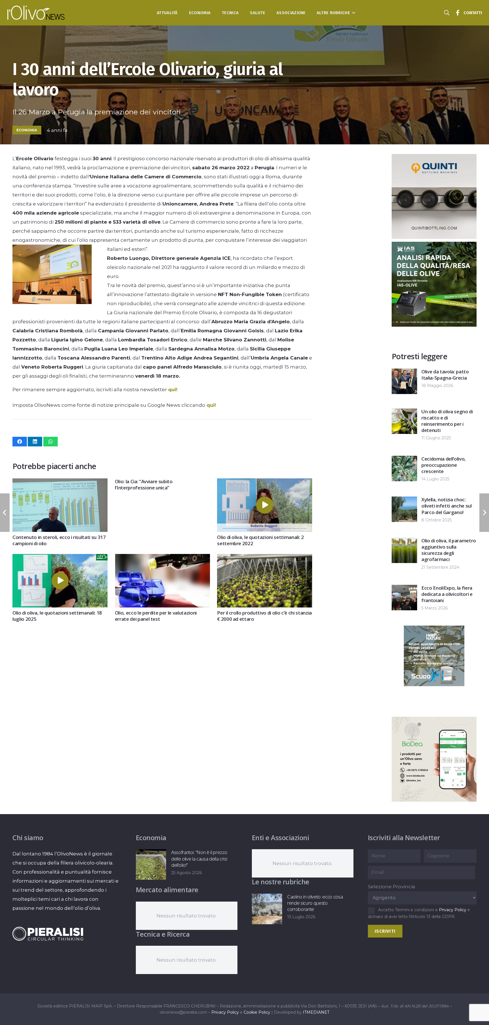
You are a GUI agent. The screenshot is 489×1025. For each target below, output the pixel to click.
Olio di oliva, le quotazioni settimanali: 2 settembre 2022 (260, 540)
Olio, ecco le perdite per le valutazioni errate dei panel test (156, 615)
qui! (172, 389)
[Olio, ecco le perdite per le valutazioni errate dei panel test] (162, 558)
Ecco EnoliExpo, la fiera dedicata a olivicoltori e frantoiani (447, 594)
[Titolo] (458, 12)
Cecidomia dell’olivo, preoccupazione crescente (443, 464)
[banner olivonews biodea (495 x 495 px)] (434, 800)
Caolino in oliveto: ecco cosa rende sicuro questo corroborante (315, 902)
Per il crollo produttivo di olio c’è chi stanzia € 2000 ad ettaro (264, 615)
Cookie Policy (257, 1012)
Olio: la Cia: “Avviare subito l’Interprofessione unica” (144, 484)
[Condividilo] (19, 441)
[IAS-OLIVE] (434, 325)
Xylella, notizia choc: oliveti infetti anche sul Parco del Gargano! (446, 505)
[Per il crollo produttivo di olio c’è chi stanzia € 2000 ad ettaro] (264, 558)
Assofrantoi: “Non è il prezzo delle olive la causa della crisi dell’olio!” (199, 858)
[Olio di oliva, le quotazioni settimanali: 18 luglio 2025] (60, 558)
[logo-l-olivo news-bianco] (36, 13)
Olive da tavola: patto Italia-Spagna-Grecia (445, 374)
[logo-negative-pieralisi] (47, 933)
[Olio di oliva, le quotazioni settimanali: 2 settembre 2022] (264, 483)
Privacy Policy (452, 909)
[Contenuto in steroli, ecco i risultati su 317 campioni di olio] (60, 483)
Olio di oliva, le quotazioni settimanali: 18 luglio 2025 (57, 615)
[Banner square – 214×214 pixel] (434, 684)
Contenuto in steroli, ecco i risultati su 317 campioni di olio (59, 540)
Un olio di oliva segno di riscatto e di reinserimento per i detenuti (447, 420)
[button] (352, 12)
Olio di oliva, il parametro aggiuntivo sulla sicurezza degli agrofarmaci (448, 549)
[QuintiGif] (434, 237)
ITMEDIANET (316, 1012)
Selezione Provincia (391, 886)
